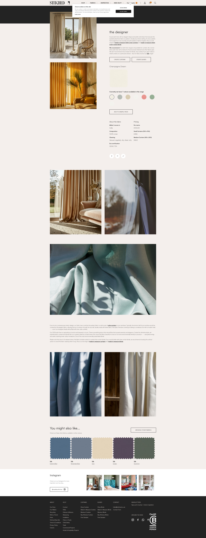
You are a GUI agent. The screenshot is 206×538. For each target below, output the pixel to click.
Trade (64, 525)
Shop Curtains (85, 507)
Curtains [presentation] (84, 502)
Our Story (52, 507)
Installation (66, 517)
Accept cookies (123, 11)
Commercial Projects (69, 528)
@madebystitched (57, 489)
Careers (52, 528)
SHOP (83, 3)
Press (51, 517)
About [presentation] (52, 502)
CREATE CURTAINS (119, 59)
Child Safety (66, 522)
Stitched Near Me (55, 520)
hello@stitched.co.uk (119, 507)
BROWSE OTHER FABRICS (143, 430)
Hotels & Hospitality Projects (71, 530)
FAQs (64, 509)
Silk (148, 53)
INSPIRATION (105, 3)
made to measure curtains (97, 341)
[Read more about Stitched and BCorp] (154, 523)
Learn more (78, 14)
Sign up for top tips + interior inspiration (142, 505)
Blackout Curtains (86, 512)
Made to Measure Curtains (88, 509)
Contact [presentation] (116, 502)
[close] (130, 4)
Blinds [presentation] (100, 502)
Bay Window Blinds (103, 515)
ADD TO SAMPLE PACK (121, 112)
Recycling (52, 512)
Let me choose (123, 7)
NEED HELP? (118, 3)
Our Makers (53, 509)
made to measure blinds (115, 341)
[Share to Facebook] (111, 156)
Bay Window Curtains (87, 515)
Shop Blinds (101, 507)
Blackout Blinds (102, 512)
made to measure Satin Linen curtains (126, 42)
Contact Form (117, 509)
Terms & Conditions (55, 522)
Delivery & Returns (68, 512)
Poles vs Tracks (67, 520)
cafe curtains (112, 325)
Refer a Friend (54, 515)
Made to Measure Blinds (104, 509)
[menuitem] (84, 3)
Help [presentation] (64, 502)
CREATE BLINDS (141, 59)
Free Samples (84, 517)
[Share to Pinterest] (117, 156)
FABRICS (92, 3)
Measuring (66, 515)
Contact (65, 507)
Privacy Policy (54, 525)
